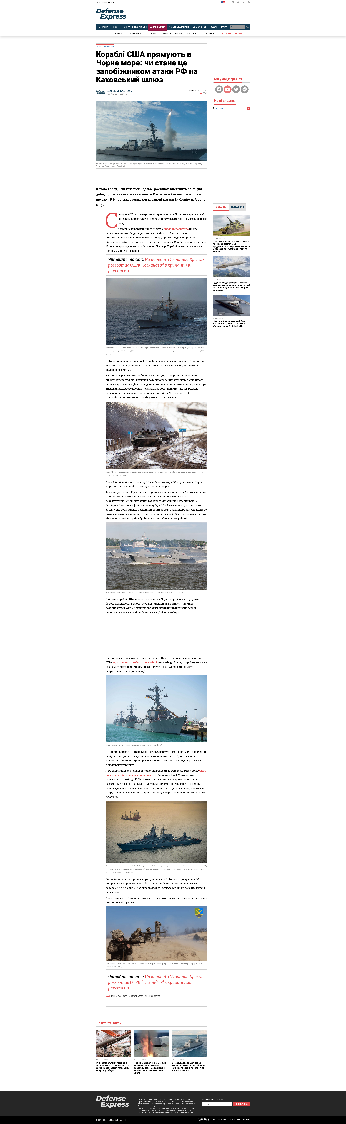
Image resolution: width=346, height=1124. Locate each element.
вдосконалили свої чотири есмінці (134, 662)
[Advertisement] (195, 14)
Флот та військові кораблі (148, 996)
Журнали (153, 33)
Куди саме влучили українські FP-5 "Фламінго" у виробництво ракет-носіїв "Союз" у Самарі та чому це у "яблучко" (112, 1067)
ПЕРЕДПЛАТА (235, 1120)
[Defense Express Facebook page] (233, 3)
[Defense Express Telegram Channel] (248, 3)
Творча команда (135, 33)
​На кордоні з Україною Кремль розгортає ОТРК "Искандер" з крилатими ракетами (156, 265)
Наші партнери (193, 33)
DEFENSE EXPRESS (119, 90)
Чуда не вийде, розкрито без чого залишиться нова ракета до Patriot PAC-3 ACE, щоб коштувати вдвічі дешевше (231, 286)
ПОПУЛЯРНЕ (237, 207)
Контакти (210, 33)
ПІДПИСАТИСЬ (241, 1104)
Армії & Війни (109, 47)
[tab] (221, 207)
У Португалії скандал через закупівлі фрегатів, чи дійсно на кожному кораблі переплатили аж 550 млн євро (189, 1067)
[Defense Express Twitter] (243, 3)
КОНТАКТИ (246, 1120)
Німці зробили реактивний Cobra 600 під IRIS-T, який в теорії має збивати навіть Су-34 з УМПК (230, 323)
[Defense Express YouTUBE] (238, 3)
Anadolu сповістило (176, 228)
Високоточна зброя (127, 996)
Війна (114, 996)
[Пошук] (247, 27)
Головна (99, 47)
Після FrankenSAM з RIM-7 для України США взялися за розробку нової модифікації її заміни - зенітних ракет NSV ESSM (150, 1068)
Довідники (166, 33)
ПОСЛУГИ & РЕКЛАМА (220, 1120)
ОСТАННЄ (221, 207)
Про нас (118, 33)
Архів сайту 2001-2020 (232, 33)
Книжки (178, 33)
